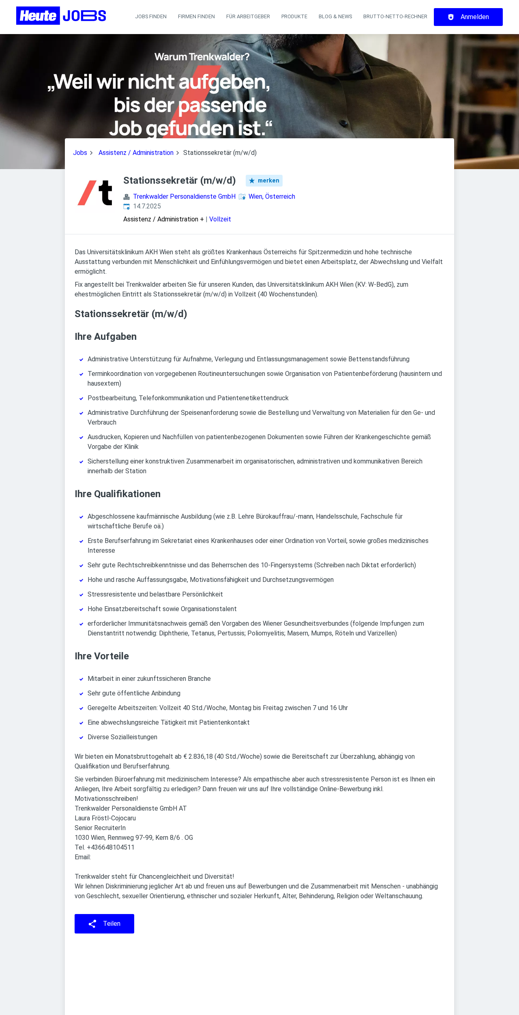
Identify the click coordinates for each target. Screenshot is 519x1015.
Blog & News (335, 16)
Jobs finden (151, 16)
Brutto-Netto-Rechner (395, 16)
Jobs (80, 153)
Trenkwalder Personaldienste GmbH (184, 196)
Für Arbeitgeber (248, 16)
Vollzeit (220, 219)
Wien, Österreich (272, 196)
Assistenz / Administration (136, 153)
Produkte (294, 16)
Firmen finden (196, 16)
